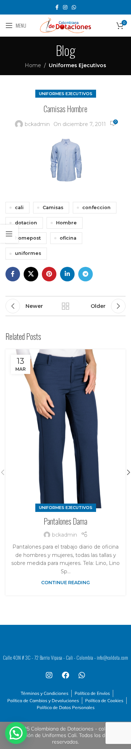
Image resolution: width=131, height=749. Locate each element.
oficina (68, 238)
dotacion (26, 222)
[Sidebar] (9, 234)
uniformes (28, 253)
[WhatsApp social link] (74, 7)
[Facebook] (65, 675)
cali (19, 207)
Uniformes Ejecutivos (77, 65)
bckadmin (37, 124)
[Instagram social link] (65, 7)
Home (33, 65)
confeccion (96, 207)
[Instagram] (49, 675)
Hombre (66, 222)
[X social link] (31, 274)
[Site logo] (65, 25)
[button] (16, 733)
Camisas (53, 207)
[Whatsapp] (82, 675)
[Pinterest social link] (49, 274)
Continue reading (65, 582)
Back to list (65, 306)
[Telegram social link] (85, 274)
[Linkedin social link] (67, 274)
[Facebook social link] (57, 7)
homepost (28, 238)
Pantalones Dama (65, 521)
